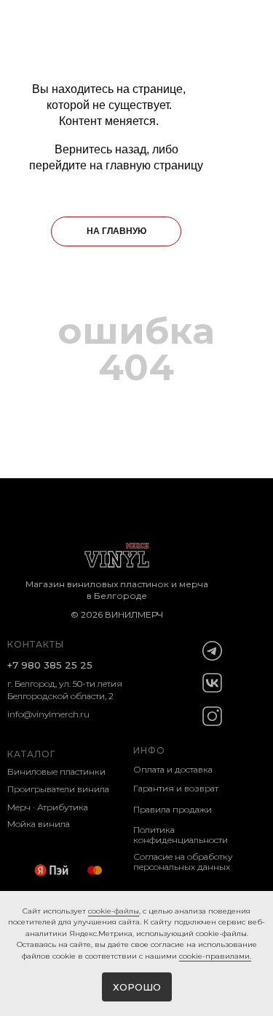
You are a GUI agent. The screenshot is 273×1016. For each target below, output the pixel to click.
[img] (212, 651)
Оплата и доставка (173, 769)
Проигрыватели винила (58, 788)
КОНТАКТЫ (35, 644)
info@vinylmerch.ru (48, 714)
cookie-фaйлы (113, 911)
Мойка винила (38, 823)
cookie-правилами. (215, 956)
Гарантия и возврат (175, 788)
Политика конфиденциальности (180, 834)
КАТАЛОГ (31, 754)
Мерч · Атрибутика (47, 807)
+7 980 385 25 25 (49, 665)
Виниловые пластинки (56, 771)
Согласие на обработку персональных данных (183, 861)
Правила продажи (172, 809)
